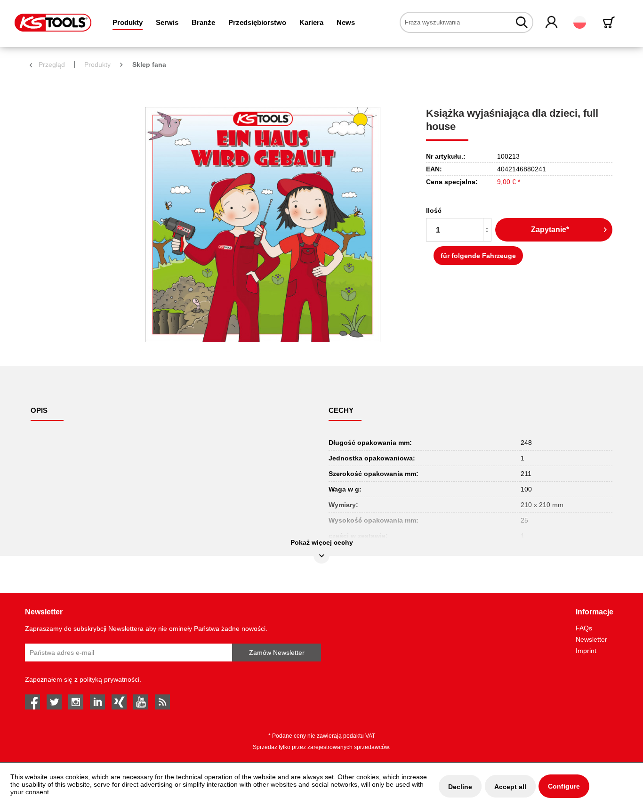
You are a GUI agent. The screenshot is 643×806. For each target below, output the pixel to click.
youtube (140, 701)
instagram (75, 701)
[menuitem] (127, 22)
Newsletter (591, 639)
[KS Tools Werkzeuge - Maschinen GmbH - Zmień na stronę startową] (53, 22)
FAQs (584, 628)
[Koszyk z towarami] (610, 22)
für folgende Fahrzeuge (478, 255)
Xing (119, 701)
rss (162, 701)
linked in (97, 701)
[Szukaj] (521, 22)
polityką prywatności (109, 679)
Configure (564, 786)
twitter (54, 701)
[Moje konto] (552, 23)
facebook (32, 701)
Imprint (586, 650)
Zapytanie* (550, 230)
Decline (460, 786)
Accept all (510, 786)
